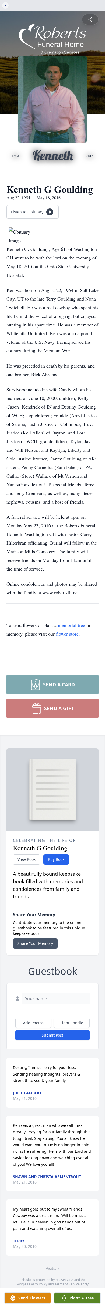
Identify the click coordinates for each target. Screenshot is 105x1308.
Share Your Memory (35, 943)
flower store (67, 634)
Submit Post (52, 1035)
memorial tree (71, 625)
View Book (27, 859)
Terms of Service (67, 1284)
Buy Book (56, 859)
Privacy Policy (37, 1284)
